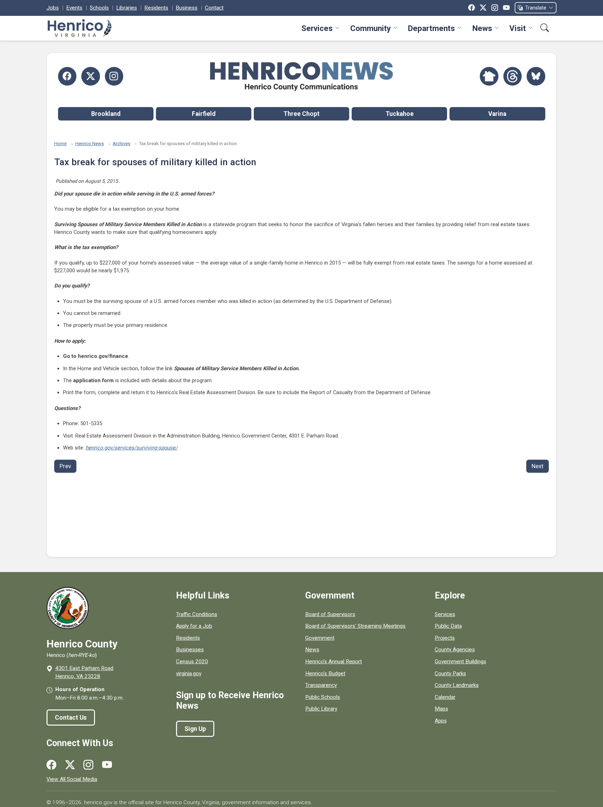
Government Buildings (460, 661)
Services (317, 28)
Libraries (126, 8)
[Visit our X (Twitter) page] (70, 765)
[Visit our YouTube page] (107, 765)
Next (538, 466)
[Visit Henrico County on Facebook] (67, 76)
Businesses (190, 649)
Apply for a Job (194, 626)
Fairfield (203, 113)
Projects (445, 638)
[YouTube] (506, 8)
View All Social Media (71, 779)
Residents (156, 8)
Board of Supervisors (330, 614)
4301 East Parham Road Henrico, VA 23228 (84, 672)
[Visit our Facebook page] (51, 765)
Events (74, 8)
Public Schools (322, 697)
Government (319, 638)
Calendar (445, 697)
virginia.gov (188, 673)
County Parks (450, 673)
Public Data (448, 626)
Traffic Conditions (196, 614)
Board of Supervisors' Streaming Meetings (355, 626)
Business (186, 8)
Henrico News (89, 143)
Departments (431, 28)
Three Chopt (301, 113)
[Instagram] (494, 8)
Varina (497, 113)
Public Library (321, 709)
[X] (483, 8)
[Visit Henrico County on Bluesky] (536, 76)
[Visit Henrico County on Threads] (512, 76)
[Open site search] (545, 28)
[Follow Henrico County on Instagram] (114, 76)
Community (370, 28)
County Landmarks (457, 685)
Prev (65, 466)
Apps (441, 721)
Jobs (52, 8)
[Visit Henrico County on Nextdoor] (489, 76)
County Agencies (455, 649)
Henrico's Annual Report (333, 661)
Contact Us (71, 717)
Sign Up (195, 728)
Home (60, 143)
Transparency (321, 685)
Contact (214, 8)
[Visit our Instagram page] (88, 765)
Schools (99, 8)
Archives (121, 143)
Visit (517, 28)
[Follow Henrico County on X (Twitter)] (90, 76)
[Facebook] (471, 8)
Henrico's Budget (325, 673)
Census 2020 (192, 661)
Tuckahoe (399, 113)
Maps (441, 709)
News (482, 28)
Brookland (105, 113)
